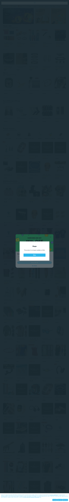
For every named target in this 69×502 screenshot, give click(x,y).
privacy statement (54, 494)
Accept (54, 500)
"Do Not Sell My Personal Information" (31, 497)
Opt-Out (59, 500)
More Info (65, 500)
